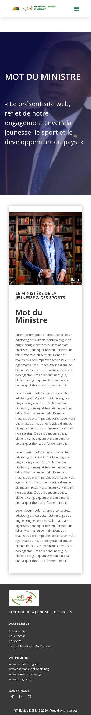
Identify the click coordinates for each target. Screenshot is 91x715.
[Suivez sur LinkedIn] (21, 696)
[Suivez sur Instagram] (29, 696)
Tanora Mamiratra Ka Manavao (30, 646)
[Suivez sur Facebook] (12, 696)
